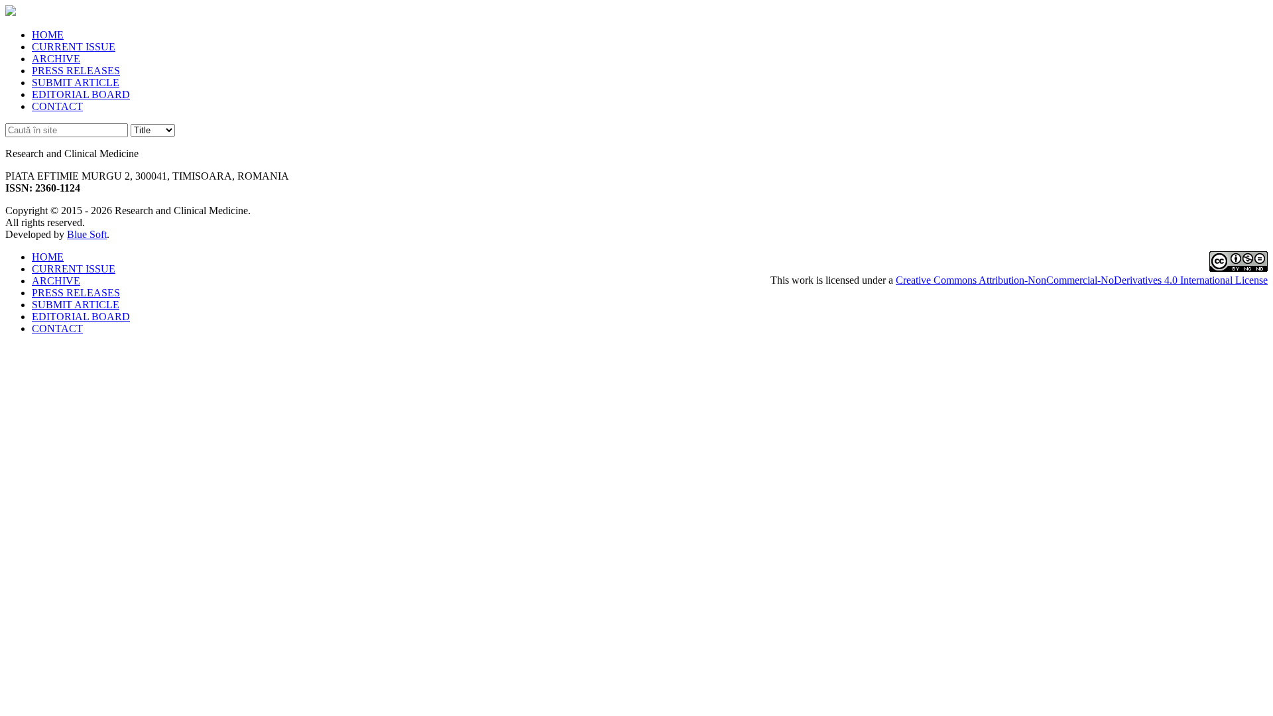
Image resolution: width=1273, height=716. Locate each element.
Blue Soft (87, 234)
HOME (48, 34)
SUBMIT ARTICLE (75, 82)
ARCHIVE (56, 58)
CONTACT (57, 106)
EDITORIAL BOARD (81, 94)
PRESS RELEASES (76, 70)
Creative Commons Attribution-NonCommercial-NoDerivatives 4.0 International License (1082, 280)
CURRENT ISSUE (73, 46)
